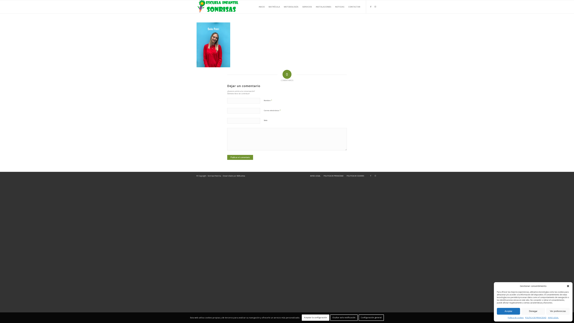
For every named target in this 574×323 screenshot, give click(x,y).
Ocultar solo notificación (343, 317)
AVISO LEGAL (553, 317)
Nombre (268, 100)
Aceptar (508, 311)
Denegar (533, 311)
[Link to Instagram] (375, 6)
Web (265, 120)
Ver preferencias (558, 311)
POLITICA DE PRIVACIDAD (535, 317)
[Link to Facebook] (370, 6)
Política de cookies (516, 317)
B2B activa (241, 176)
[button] (568, 286)
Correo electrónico (272, 110)
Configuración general (371, 317)
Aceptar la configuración (315, 317)
